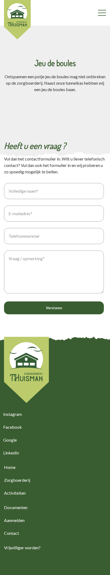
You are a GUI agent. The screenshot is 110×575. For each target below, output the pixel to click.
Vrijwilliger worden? (22, 547)
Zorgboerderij (17, 480)
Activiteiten (15, 492)
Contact (11, 533)
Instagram (12, 414)
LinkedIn (11, 452)
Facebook (12, 427)
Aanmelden (14, 520)
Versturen (54, 308)
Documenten (16, 507)
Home (9, 467)
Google (10, 439)
